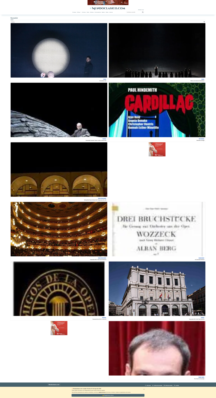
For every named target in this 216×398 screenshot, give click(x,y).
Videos (107, 12)
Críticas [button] (78, 12)
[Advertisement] (4, 32)
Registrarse (140, 9)
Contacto (177, 385)
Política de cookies (168, 385)
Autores (111, 12)
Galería (103, 12)
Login (143, 9)
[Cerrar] (144, 389)
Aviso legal (148, 385)
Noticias (92, 12)
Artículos (84, 12)
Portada (74, 12)
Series (88, 12)
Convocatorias (97, 12)
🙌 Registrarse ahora (108, 395)
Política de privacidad (158, 385)
